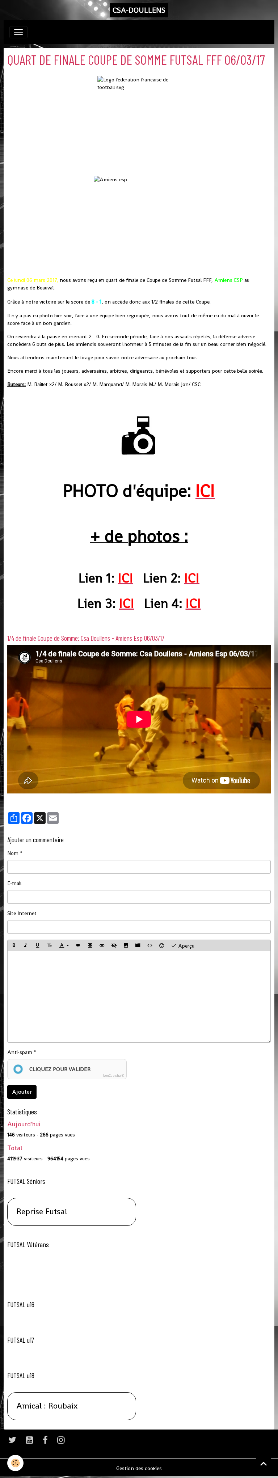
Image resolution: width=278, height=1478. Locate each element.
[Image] (126, 945)
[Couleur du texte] (64, 945)
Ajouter (22, 1092)
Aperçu (185, 945)
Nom (12, 853)
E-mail (14, 883)
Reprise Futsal (41, 1212)
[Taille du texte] (49, 945)
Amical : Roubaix (46, 1406)
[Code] (150, 945)
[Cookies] (15, 1463)
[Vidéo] (138, 945)
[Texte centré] (90, 945)
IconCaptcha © (113, 1075)
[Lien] (102, 945)
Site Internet (22, 913)
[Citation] (78, 945)
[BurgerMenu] (18, 32)
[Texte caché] (114, 945)
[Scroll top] (263, 1463)
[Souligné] (37, 945)
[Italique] (26, 945)
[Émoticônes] (162, 945)
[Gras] (14, 945)
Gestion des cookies (139, 1468)
